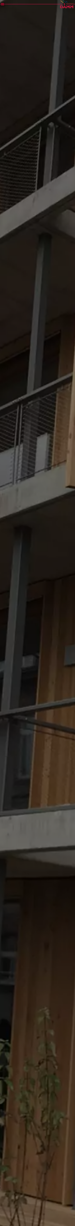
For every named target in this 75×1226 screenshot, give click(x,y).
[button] (2, 4)
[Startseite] (64, 6)
